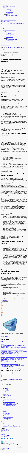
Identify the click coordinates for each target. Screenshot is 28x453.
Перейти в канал (4, 336)
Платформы (5, 5)
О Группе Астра (9, 12)
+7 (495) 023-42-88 (12, 20)
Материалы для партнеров (11, 15)
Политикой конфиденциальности (14, 379)
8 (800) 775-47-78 (11, 23)
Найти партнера (9, 16)
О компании (8, 9)
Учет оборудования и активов (9, 404)
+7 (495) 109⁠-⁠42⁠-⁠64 (5, 435)
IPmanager (5, 394)
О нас (4, 410)
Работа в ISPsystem (10, 10)
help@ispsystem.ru (4, 436)
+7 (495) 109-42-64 (19, 23)
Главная (5, 49)
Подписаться (3, 380)
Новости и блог (9, 13)
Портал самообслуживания (9, 402)
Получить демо (4, 300)
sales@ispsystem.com (5, 21)
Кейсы (4, 7)
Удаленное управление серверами (10, 403)
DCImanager (5, 389)
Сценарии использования (9, 6)
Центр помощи (6, 17)
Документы (5, 411)
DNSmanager (6, 392)
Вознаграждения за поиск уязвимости (11, 426)
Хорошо (2, 449)
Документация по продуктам (9, 425)
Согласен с (12, 379)
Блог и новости (6, 51)
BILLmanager (6, 390)
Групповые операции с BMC (9, 405)
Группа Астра (6, 414)
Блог (4, 412)
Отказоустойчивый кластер (9, 399)
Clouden (5, 391)
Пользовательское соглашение (7, 419)
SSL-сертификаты (7, 395)
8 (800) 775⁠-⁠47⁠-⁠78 (4, 434)
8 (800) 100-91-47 (4, 20)
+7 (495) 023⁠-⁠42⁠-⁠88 (5, 430)
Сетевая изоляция (7, 400)
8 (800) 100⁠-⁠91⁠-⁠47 (4, 429)
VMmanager (5, 388)
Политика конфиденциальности (8, 416)
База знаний (5, 423)
